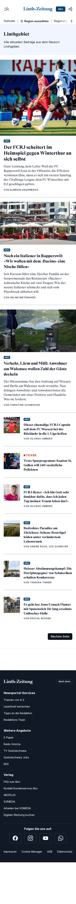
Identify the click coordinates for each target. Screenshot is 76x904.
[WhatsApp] (61, 838)
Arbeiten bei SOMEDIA (17, 808)
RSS (6, 764)
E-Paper (9, 737)
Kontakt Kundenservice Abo (21, 788)
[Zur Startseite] (37, 9)
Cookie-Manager (31, 851)
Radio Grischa (12, 744)
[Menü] (7, 9)
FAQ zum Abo (12, 781)
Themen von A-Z (14, 699)
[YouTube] (45, 838)
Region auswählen (36, 21)
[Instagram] (30, 838)
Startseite (9, 20)
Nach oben (64, 681)
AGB (49, 851)
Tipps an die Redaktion (18, 713)
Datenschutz (64, 851)
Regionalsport (62, 20)
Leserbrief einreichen (17, 706)
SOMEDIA (9, 801)
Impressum (10, 851)
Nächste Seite (60, 636)
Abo (60, 9)
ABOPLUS (9, 795)
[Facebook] (15, 838)
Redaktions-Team (14, 719)
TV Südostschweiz (15, 750)
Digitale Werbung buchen (19, 814)
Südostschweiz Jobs (16, 757)
